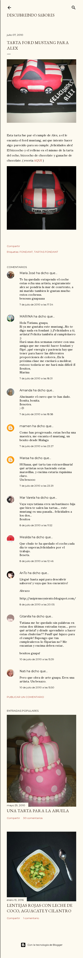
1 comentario (31, 918)
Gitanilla (25, 616)
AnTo (23, 573)
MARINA (26, 316)
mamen (25, 426)
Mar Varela (27, 498)
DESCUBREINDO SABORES (30, 15)
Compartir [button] (13, 246)
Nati (23, 671)
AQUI (38, 160)
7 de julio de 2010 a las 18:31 (36, 378)
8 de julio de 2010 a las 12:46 (36, 561)
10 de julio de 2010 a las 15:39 (37, 659)
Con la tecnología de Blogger (45, 944)
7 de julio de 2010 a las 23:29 (37, 485)
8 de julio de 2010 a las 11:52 (36, 525)
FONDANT (26, 251)
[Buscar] (73, 7)
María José (28, 273)
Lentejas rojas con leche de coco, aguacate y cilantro (39, 908)
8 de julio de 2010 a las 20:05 (37, 604)
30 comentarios (33, 818)
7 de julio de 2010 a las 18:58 (36, 414)
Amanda (26, 390)
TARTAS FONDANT (46, 251)
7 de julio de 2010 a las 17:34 (36, 304)
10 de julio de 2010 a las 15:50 (37, 687)
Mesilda (25, 537)
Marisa (24, 458)
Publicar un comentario (25, 696)
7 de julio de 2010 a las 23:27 (37, 446)
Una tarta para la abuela (38, 810)
